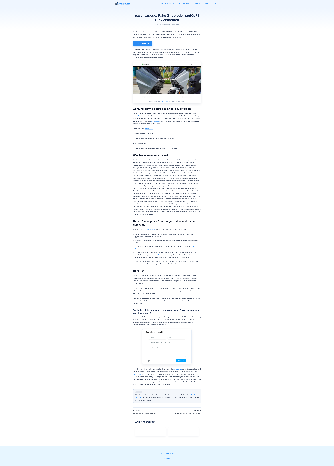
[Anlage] (149, 361)
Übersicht (197, 4)
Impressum (167, 449)
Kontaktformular (138, 264)
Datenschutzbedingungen (167, 453)
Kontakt (214, 4)
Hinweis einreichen (167, 4)
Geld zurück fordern (142, 43)
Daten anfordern (184, 4)
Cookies (167, 458)
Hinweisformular (138, 116)
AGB (167, 463)
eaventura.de (165, 101)
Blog (206, 4)
